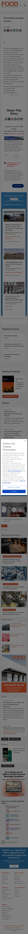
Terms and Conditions (14, 471)
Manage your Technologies (14, 487)
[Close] (25, 441)
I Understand (14, 491)
